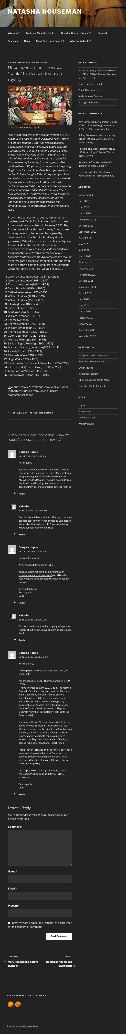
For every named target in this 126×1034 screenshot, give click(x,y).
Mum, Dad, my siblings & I (50, 41)
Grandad (102, 33)
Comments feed (86, 417)
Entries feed (84, 411)
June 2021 (83, 299)
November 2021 (87, 274)
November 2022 (87, 219)
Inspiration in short (88, 373)
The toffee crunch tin (89, 90)
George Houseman (19, 276)
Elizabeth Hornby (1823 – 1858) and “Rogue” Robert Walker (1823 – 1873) (97, 152)
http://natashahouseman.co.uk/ (35, 575)
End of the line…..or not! (90, 84)
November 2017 (87, 336)
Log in (81, 405)
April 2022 (83, 250)
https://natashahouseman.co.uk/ (36, 571)
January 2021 (85, 323)
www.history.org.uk (29, 127)
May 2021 (83, 305)
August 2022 (85, 238)
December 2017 (86, 330)
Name (12, 871)
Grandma (13, 41)
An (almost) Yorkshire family (32, 413)
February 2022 (86, 262)
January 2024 (85, 195)
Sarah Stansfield (18, 288)
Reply (22, 493)
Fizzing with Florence (89, 102)
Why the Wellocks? (80, 41)
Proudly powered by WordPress (23, 1026)
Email (12, 888)
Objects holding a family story (93, 379)
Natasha (42, 63)
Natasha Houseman (45, 11)
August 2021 (85, 293)
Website (13, 905)
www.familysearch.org (28, 225)
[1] (13, 209)
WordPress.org (86, 423)
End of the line (85, 367)
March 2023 (85, 213)
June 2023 (84, 201)
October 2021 (85, 280)
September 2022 (87, 231)
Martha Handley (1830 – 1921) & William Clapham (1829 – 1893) (96, 139)
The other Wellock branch (91, 386)
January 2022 (85, 268)
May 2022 (83, 244)
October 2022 (85, 225)
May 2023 (83, 207)
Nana (27, 41)
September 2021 (87, 287)
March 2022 (84, 256)
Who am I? (13, 33)
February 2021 (86, 317)
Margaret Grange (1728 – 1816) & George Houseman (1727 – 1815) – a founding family (97, 125)
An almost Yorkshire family (40, 33)
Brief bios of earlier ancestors (93, 361)
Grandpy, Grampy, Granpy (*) (76, 33)
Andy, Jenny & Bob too (90, 96)
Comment (15, 826)
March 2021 (84, 311)
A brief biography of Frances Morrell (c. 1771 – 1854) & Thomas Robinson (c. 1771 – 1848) (97, 74)
